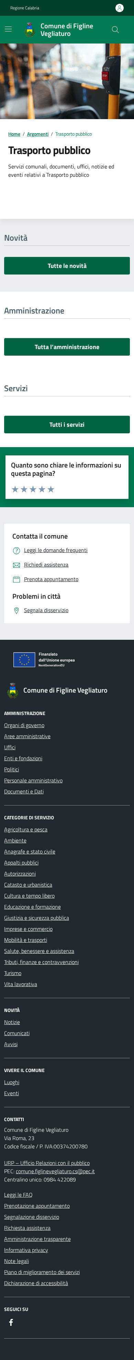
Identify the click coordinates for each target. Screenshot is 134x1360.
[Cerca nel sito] (115, 29)
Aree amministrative (27, 736)
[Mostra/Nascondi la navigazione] (8, 29)
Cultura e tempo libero (29, 895)
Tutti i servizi (67, 424)
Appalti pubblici (21, 862)
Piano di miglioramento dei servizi (42, 1272)
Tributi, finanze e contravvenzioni (41, 962)
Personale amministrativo (33, 780)
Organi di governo (24, 725)
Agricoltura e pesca (25, 829)
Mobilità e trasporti (25, 940)
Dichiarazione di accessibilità (36, 1283)
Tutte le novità (67, 265)
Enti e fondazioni (23, 758)
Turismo (12, 973)
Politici (11, 769)
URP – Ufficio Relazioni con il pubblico (47, 1163)
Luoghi (11, 1082)
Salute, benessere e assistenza (39, 951)
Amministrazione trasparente (37, 1239)
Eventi (11, 1093)
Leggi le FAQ (18, 1194)
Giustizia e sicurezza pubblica (36, 918)
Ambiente (15, 840)
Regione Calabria (24, 8)
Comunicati (17, 1033)
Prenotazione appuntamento (37, 1206)
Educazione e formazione (32, 907)
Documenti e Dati (24, 791)
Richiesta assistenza (27, 1228)
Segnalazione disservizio (31, 1217)
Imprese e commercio (28, 929)
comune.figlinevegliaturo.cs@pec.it (55, 1171)
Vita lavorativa (20, 984)
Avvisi (11, 1044)
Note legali (16, 1261)
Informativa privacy (26, 1250)
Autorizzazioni (20, 873)
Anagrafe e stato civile (29, 851)
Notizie (12, 1022)
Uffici (9, 747)
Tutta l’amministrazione (67, 346)
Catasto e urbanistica (28, 884)
